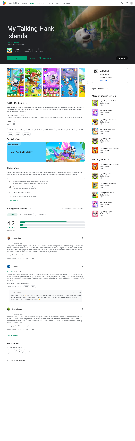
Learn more (103, 80)
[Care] (22, 129)
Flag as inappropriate (16, 360)
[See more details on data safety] (13, 200)
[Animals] (80, 129)
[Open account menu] (131, 3)
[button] (15, 82)
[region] (34, 50)
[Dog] (10, 134)
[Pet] (29, 129)
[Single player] (49, 129)
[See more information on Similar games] (108, 159)
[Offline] (26, 134)
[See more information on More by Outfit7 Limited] (118, 96)
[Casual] (38, 129)
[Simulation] (12, 129)
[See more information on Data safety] (21, 168)
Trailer (121, 58)
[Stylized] (60, 129)
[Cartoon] (70, 129)
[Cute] (18, 134)
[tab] (25, 3)
